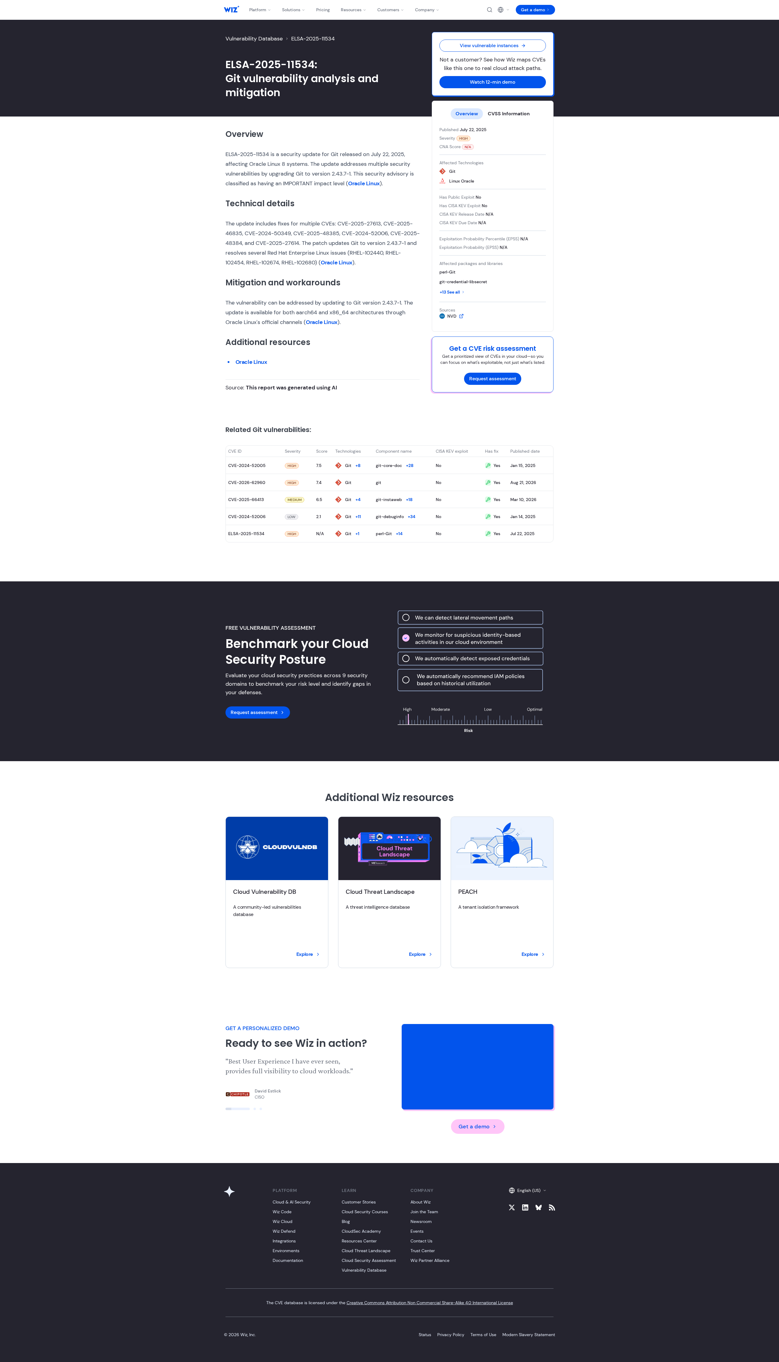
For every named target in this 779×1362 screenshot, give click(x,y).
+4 (358, 499)
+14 (399, 533)
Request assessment (492, 378)
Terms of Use (483, 1334)
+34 (411, 516)
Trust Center (422, 1250)
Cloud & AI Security (292, 1202)
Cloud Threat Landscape (366, 1250)
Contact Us (421, 1241)
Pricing (323, 9)
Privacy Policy (450, 1334)
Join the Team (424, 1211)
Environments (286, 1250)
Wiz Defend (284, 1231)
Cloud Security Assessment (369, 1260)
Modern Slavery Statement (528, 1334)
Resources (351, 9)
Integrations (284, 1241)
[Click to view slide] (237, 1109)
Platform (257, 9)
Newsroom (421, 1221)
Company (425, 9)
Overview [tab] (467, 113)
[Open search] (490, 10)
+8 (358, 465)
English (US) (528, 1190)
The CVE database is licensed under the (389, 1302)
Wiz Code (282, 1211)
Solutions (291, 9)
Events (417, 1231)
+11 (358, 516)
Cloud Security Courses (365, 1211)
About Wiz (420, 1202)
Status (425, 1334)
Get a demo (533, 9)
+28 (410, 465)
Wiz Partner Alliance (429, 1260)
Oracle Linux (364, 183)
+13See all (450, 292)
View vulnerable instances (489, 45)
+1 (357, 533)
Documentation (288, 1260)
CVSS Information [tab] (509, 113)
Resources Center (359, 1241)
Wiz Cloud (282, 1221)
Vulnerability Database (254, 38)
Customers (388, 9)
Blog (346, 1221)
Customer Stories (359, 1202)
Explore (304, 954)
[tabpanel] (492, 223)
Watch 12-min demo (492, 82)
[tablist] (492, 113)
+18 (409, 499)
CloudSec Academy (361, 1231)
